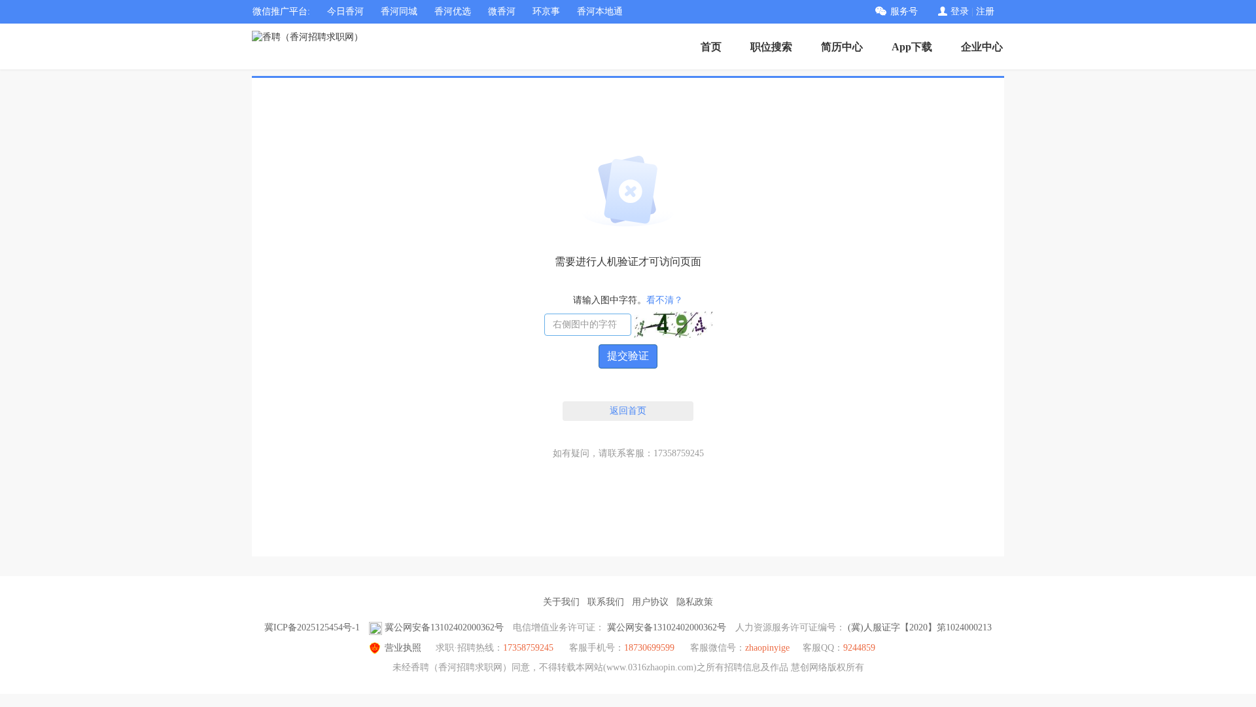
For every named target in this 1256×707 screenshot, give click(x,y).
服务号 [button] (904, 11)
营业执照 (403, 648)
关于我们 (561, 602)
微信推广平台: (281, 11)
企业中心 (982, 46)
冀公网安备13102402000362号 (444, 627)
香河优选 (452, 11)
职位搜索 (771, 46)
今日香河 (345, 11)
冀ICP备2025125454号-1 (312, 627)
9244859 (859, 648)
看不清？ (664, 300)
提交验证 (628, 355)
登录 (960, 11)
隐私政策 (694, 602)
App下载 (912, 46)
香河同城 (399, 11)
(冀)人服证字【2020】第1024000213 (920, 627)
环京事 (546, 11)
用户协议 (650, 602)
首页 (711, 46)
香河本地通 (600, 11)
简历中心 (842, 46)
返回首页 (628, 411)
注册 (985, 11)
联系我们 (605, 602)
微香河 (501, 11)
